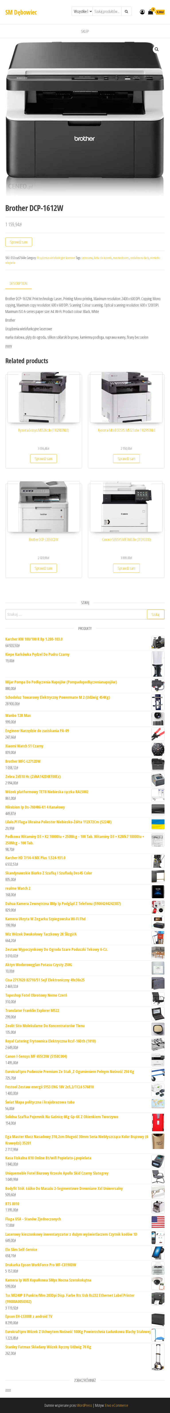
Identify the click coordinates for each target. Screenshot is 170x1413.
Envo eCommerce (116, 1405)
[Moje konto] (142, 11)
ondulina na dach (139, 258)
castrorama (87, 258)
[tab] (21, 283)
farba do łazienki (103, 258)
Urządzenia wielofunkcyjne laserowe (56, 258)
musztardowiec (121, 258)
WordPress (84, 1405)
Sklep (85, 31)
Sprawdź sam (18, 242)
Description (18, 283)
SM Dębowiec (21, 12)
